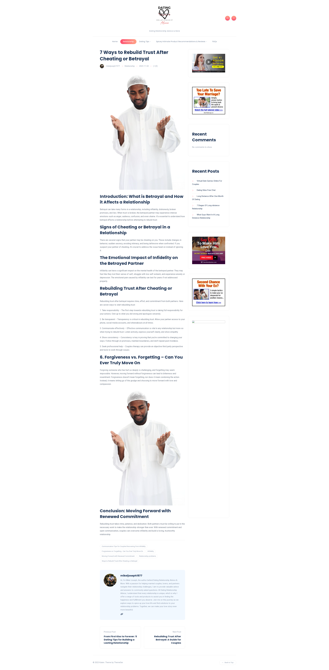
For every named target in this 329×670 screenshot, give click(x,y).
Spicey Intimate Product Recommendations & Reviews (180, 41)
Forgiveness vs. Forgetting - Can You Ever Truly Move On (122, 551)
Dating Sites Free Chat (206, 190)
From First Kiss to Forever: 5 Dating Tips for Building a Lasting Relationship (120, 639)
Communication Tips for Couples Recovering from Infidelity (123, 546)
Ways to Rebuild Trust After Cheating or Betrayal (119, 561)
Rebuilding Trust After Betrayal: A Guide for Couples (167, 639)
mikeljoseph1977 (113, 66)
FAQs (214, 41)
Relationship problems (147, 556)
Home (115, 41)
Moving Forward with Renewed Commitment (118, 556)
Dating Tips (144, 41)
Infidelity (151, 551)
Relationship (128, 41)
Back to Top (229, 662)
